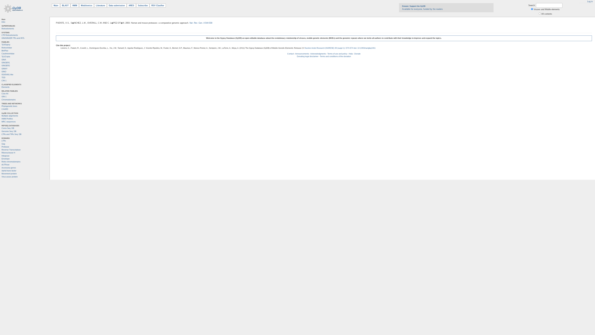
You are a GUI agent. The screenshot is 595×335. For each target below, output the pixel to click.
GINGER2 (6, 66)
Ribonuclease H (8, 153)
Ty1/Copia (6, 57)
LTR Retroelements (10, 35)
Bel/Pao (5, 51)
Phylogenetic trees (9, 106)
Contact (290, 54)
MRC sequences (9, 122)
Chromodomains (9, 100)
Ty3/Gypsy (6, 45)
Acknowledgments (318, 54)
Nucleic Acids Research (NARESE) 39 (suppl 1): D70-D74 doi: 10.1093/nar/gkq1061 (340, 48)
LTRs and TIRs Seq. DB (11, 134)
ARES (131, 5)
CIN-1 (4, 81)
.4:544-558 (201, 23)
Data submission (117, 5)
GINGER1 (6, 63)
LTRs (4, 141)
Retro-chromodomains (11, 162)
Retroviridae (7, 48)
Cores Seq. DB (8, 128)
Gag (3, 144)
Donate (357, 54)
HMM (74, 5)
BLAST (65, 5)
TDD (3, 77)
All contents (546, 14)
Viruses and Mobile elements (547, 9)
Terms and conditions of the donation (335, 56)
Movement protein (9, 174)
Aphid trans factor (9, 171)
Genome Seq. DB (9, 131)
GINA (4, 60)
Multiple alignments (10, 116)
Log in (590, 1)
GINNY (4, 69)
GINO (4, 72)
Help (351, 54)
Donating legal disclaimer (307, 56)
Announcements (302, 54)
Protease (5, 147)
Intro (3, 22)
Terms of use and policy (337, 54)
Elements (5, 87)
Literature (100, 5)
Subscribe (143, 5)
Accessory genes (9, 168)
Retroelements (8, 29)
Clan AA (5, 94)
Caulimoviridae (8, 54)
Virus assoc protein (10, 177)
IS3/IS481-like (7, 75)
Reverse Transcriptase (11, 150)
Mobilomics (86, 5)
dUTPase (5, 165)
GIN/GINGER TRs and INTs (13, 38)
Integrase (5, 156)
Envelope (6, 159)
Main (57, 5)
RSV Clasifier (157, 5)
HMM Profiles (7, 119)
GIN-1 (4, 97)
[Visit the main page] (12, 8)
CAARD (5, 109)
